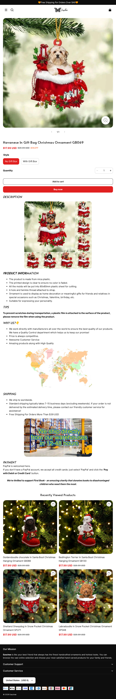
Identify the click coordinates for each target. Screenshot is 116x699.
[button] (6, 10)
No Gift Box (11, 161)
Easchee (13, 695)
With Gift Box (30, 161)
